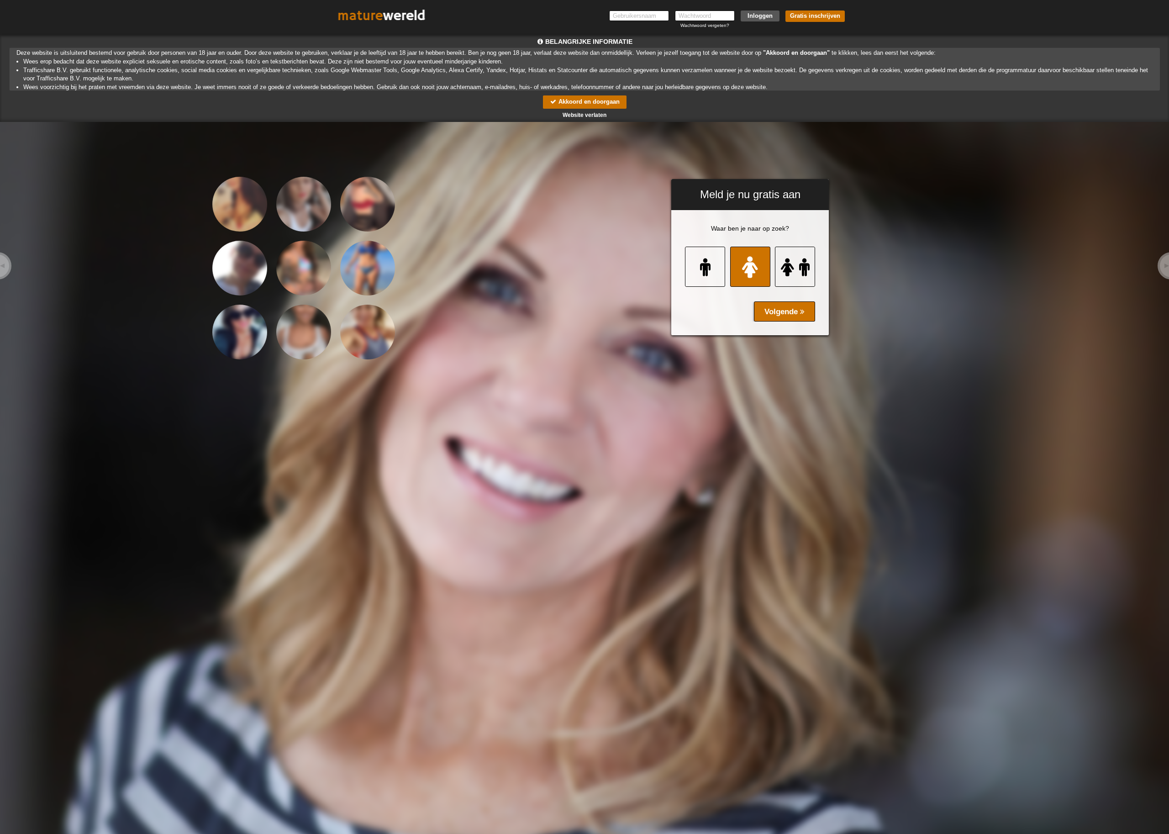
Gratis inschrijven (815, 15)
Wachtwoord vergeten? (704, 25)
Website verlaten (584, 115)
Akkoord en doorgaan (588, 101)
